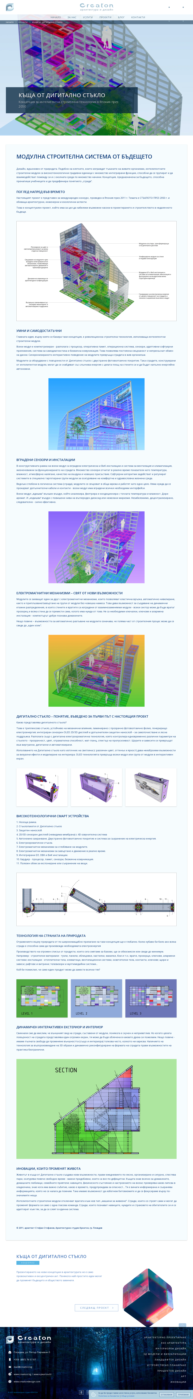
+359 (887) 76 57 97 (25, 1359)
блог (121, 17)
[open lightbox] (42, 787)
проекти (105, 17)
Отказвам (166, 1394)
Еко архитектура (173, 1343)
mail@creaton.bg (23, 1366)
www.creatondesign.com (27, 1381)
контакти (138, 17)
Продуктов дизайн (171, 1370)
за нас (71, 17)
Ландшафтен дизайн (170, 1359)
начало (56, 17)
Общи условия (127, 1396)
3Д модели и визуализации (165, 1354)
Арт (183, 1376)
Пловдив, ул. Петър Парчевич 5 (32, 1352)
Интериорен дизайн (171, 1348)
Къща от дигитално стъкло (47, 22)
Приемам (183, 1394)
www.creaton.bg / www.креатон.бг (33, 1374)
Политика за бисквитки (108, 1396)
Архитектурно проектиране (165, 1337)
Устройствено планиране (166, 1365)
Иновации (178, 1382)
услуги (88, 17)
